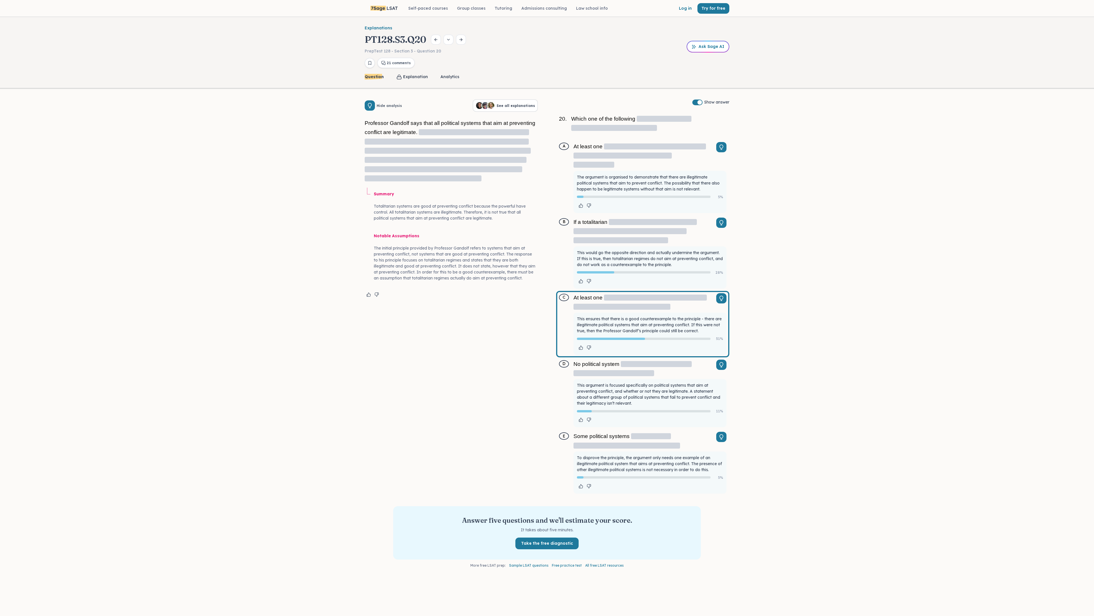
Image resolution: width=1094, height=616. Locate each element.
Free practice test (567, 565)
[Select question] (448, 40)
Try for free (713, 8)
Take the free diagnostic (547, 543)
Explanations (378, 28)
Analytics (449, 76)
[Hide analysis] (370, 105)
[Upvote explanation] (369, 295)
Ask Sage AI (711, 46)
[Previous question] (436, 40)
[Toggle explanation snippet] (721, 147)
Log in (685, 8)
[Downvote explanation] (377, 295)
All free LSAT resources (604, 565)
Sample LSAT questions (528, 565)
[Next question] (461, 40)
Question (374, 76)
